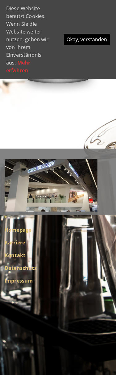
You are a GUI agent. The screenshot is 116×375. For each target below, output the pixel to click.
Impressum (19, 280)
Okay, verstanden (87, 39)
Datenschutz (21, 268)
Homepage (18, 229)
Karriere (15, 242)
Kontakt (15, 255)
